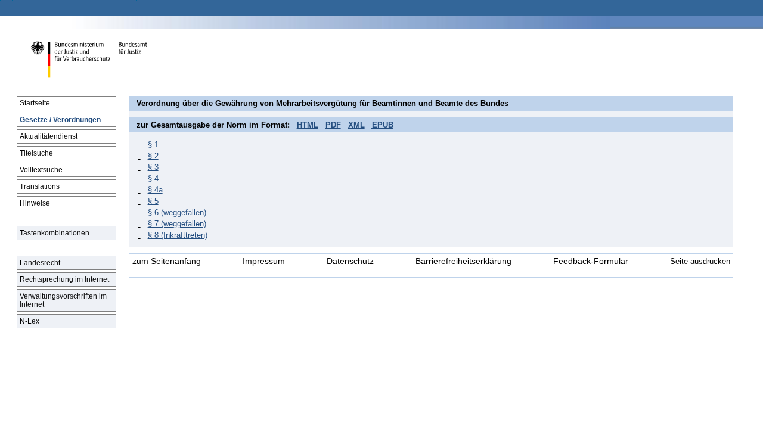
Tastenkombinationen (54, 233)
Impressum (264, 261)
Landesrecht (40, 263)
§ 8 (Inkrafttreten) (177, 235)
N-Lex (29, 321)
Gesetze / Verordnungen (60, 120)
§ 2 (153, 155)
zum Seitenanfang (166, 261)
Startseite (35, 103)
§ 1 (153, 144)
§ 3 (153, 167)
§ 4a (155, 189)
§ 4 (153, 178)
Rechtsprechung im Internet (64, 279)
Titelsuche (36, 153)
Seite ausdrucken (700, 261)
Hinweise (35, 203)
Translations (40, 186)
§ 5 (153, 201)
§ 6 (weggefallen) (177, 212)
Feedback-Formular (590, 261)
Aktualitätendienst (48, 136)
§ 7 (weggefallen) (177, 223)
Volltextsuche (41, 170)
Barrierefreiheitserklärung (463, 261)
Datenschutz (350, 261)
